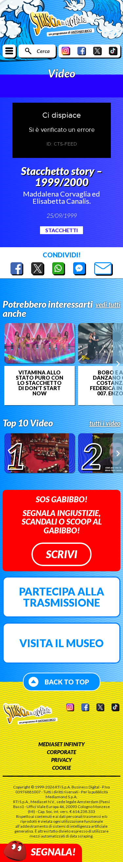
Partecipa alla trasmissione (61, 597)
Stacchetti (61, 230)
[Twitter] (97, 50)
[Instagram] (66, 50)
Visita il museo (61, 643)
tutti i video (104, 423)
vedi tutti (107, 304)
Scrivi (61, 554)
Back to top (67, 682)
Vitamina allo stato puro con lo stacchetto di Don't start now (39, 383)
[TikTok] (113, 50)
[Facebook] (81, 50)
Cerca (43, 51)
